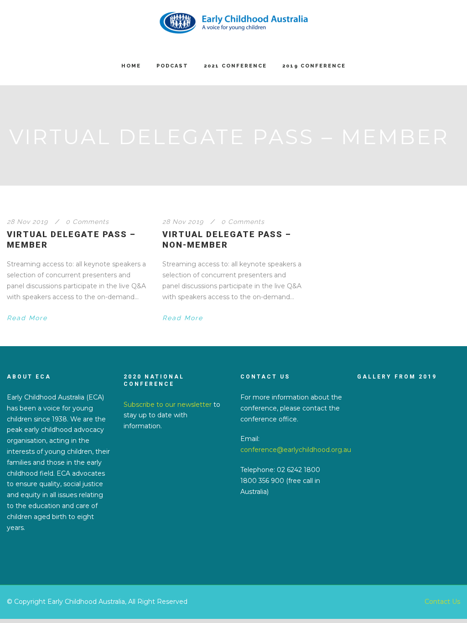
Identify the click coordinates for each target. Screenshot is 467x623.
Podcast (172, 66)
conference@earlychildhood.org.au (295, 450)
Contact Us (442, 601)
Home (131, 66)
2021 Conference (235, 66)
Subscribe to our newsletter (168, 404)
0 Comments (87, 221)
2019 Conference (314, 66)
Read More (27, 318)
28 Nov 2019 (27, 221)
